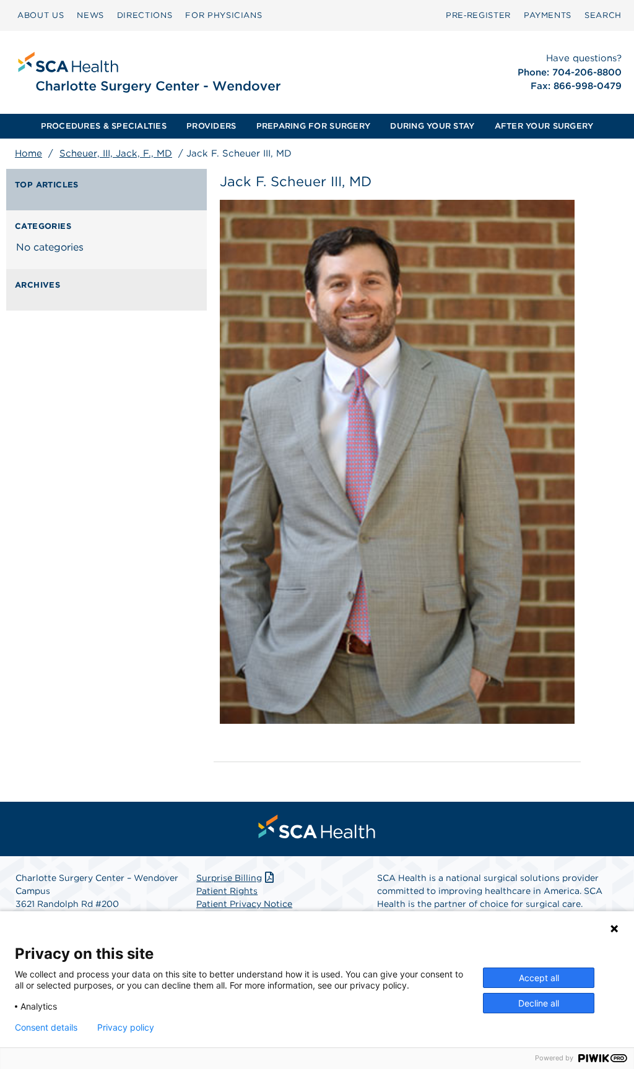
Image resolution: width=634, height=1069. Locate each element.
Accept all (539, 977)
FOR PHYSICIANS (223, 15)
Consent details (46, 1028)
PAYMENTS (547, 15)
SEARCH (603, 15)
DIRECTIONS (145, 15)
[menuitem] (40, 15)
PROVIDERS (211, 126)
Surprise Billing (229, 878)
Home (28, 153)
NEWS (90, 15)
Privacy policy (125, 1028)
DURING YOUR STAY (432, 126)
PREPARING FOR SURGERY (313, 126)
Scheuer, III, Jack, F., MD (115, 153)
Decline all (538, 1003)
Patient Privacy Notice (244, 904)
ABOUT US (40, 15)
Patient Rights (227, 891)
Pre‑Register (478, 15)
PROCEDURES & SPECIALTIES (104, 126)
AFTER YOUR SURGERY (544, 126)
